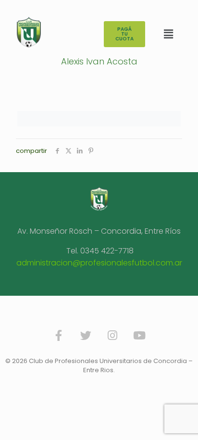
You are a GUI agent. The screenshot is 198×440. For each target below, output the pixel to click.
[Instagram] (112, 336)
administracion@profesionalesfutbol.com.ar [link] (99, 262)
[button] (168, 34)
